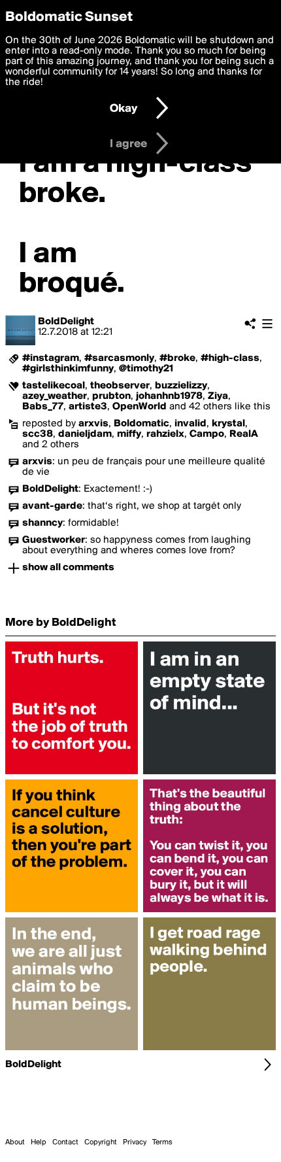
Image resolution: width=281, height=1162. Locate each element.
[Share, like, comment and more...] (71, 774)
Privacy (134, 1142)
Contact (65, 1142)
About (15, 1142)
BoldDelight (66, 321)
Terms (162, 1142)
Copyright (100, 1142)
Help (38, 1142)
